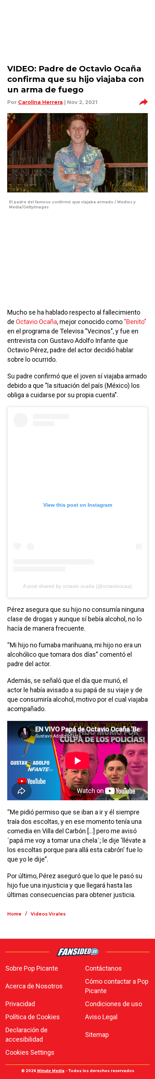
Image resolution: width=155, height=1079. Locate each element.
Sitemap (97, 1034)
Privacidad (20, 1004)
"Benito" (135, 321)
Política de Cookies (32, 1017)
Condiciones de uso (113, 1004)
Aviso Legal (101, 1017)
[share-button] (143, 102)
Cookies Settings (29, 1052)
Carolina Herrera (40, 102)
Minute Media (51, 1070)
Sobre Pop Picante (31, 968)
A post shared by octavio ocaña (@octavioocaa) (77, 586)
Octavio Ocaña (36, 321)
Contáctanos (103, 968)
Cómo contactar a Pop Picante (117, 986)
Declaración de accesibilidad (26, 1034)
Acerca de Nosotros (34, 986)
